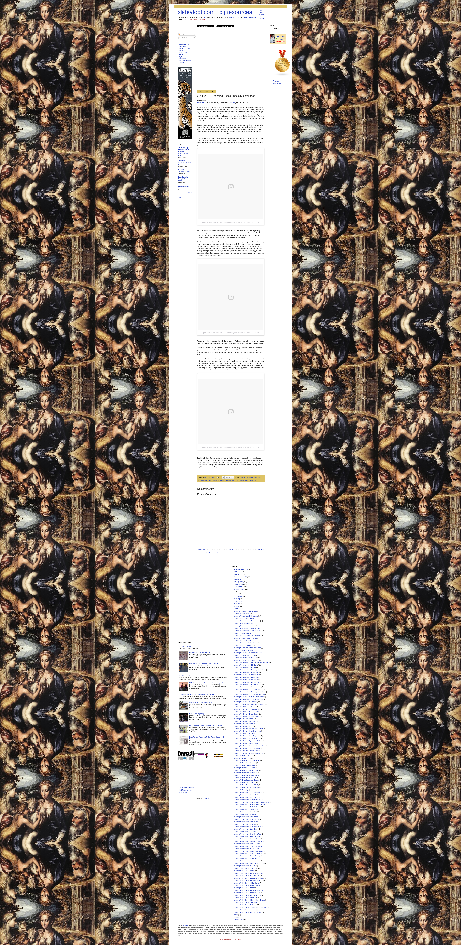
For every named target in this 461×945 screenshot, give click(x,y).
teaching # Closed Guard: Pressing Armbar (248, 684)
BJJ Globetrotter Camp (241, 569)
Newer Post (201, 549)
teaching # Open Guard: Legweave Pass (247, 827)
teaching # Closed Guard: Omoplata (246, 677)
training (244, 17)
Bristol (232, 103)
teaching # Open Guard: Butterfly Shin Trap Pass (250, 804)
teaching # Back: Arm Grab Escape (245, 611)
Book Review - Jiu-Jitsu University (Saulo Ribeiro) (205, 725)
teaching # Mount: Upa (241, 790)
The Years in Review (184, 171)
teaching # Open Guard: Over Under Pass (247, 834)
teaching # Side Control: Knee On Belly (247, 893)
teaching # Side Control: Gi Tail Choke (246, 883)
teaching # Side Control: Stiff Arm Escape (247, 902)
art (235, 591)
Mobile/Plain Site (184, 44)
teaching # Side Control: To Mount (245, 905)
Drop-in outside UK (240, 577)
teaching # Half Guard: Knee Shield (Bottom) (248, 729)
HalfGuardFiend (183, 186)
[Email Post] (218, 477)
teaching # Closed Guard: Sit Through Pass (248, 689)
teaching (236, 17)
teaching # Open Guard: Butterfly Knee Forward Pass (251, 802)
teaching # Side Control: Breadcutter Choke (248, 880)
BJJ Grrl (181, 170)
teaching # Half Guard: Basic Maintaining (247, 711)
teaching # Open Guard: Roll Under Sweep (248, 841)
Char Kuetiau (182, 188)
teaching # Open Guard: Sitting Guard (246, 849)
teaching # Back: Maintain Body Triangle (247, 635)
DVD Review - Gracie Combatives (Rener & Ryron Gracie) (208, 683)
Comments (184, 38)
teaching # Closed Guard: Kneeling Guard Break (250, 670)
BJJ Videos (182, 54)
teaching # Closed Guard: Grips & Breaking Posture (251, 662)
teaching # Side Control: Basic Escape (246, 875)
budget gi (237, 599)
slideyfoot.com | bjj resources (215, 12)
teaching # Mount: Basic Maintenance (246, 760)
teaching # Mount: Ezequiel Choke (245, 773)
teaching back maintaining (227, 480)
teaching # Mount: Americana (243, 755)
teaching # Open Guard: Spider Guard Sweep (249, 851)
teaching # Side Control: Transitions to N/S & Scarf (250, 907)
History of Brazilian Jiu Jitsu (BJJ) (200, 652)
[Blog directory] (218, 754)
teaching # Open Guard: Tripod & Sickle (247, 861)
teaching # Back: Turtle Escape (244, 650)
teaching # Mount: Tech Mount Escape (246, 787)
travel (236, 915)
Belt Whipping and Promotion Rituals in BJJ (203, 664)
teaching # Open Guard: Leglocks (245, 824)
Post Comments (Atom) (213, 553)
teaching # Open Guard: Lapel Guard (246, 817)
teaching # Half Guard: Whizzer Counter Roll (248, 753)
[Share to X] (228, 477)
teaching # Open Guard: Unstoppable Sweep (249, 863)
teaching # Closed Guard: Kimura (245, 667)
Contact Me (182, 46)
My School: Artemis (185, 60)
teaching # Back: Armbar (242, 613)
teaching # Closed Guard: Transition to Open (248, 699)
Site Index (182, 62)
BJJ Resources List (185, 790)
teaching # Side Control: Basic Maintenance (248, 878)
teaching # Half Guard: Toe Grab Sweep (247, 748)
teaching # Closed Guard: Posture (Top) (247, 682)
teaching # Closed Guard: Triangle (245, 702)
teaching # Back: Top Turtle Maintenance (247, 648)
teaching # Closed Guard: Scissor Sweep (247, 687)
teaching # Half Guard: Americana (245, 706)
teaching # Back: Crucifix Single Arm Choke (248, 631)
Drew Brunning (183, 177)
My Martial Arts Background (183, 57)
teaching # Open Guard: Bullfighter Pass (247, 800)
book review (238, 596)
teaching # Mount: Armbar (242, 758)
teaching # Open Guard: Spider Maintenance (248, 853)
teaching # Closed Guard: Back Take (246, 658)
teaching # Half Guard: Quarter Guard (246, 743)
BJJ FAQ (262, 16)
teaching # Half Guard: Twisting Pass (246, 751)
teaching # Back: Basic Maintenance (208, 480)
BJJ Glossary (183, 50)
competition (238, 601)
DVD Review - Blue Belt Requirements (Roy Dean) (197, 695)
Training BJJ (238, 586)
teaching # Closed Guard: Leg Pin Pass (247, 675)
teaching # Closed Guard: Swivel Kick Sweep (249, 697)
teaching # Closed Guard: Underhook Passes (249, 704)
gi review (237, 604)
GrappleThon (238, 579)
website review (239, 919)
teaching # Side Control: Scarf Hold (245, 898)
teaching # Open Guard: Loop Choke (246, 829)
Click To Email (280, 36)
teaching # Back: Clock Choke (244, 623)
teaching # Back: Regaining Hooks (245, 638)
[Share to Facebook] (230, 477)
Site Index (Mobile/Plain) (187, 787)
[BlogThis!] (225, 477)
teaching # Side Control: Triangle (245, 910)
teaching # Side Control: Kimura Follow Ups (248, 890)
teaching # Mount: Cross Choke (244, 765)
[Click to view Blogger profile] (272, 43)
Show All (190, 192)
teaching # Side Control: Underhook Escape (248, 912)
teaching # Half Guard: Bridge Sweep (246, 714)
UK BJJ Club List (184, 675)
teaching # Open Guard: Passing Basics (247, 839)
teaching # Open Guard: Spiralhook (245, 858)
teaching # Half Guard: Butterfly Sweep (246, 716)
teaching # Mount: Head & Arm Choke (246, 775)
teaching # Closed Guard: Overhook (246, 680)
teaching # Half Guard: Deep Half (245, 721)
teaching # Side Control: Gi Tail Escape (247, 885)
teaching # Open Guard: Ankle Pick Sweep (248, 792)
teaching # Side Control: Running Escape (247, 895)
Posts (182, 34)
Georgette (185, 925)
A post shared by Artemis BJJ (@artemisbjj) (218, 222)
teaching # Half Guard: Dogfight (244, 724)
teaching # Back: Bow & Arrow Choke (246, 618)
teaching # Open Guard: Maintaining (246, 831)
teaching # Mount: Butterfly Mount (245, 763)
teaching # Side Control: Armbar (244, 871)
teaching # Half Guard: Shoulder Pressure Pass (249, 746)
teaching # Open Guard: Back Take (245, 795)
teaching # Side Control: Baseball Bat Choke (248, 873)
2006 (230, 17)
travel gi (236, 917)
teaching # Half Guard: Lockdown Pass (247, 738)
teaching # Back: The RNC (243, 645)
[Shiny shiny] (282, 75)
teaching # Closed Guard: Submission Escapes (249, 694)
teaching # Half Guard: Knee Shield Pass (247, 731)
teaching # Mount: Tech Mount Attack (246, 785)
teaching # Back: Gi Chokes (243, 633)
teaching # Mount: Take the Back (244, 782)
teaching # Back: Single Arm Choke (245, 643)
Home (260, 10)
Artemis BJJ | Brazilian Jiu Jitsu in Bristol (184, 150)
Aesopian (181, 161)
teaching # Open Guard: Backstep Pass (247, 797)
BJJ (205, 17)
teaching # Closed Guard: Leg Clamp (246, 672)
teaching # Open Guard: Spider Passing (247, 856)
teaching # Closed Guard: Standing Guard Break (250, 692)
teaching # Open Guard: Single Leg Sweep (248, 846)
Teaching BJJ (252, 480)
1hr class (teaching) (246, 477)
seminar (237, 609)
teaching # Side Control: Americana (245, 868)
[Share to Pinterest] (232, 477)
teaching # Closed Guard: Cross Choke (247, 660)
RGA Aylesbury (239, 582)
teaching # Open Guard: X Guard (245, 866)
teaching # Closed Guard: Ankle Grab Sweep (248, 653)
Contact (261, 12)
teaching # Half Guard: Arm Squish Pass (247, 709)
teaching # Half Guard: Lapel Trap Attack (247, 736)
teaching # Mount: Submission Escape (246, 780)
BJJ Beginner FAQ (184, 48)
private (236, 606)
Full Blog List (181, 197)
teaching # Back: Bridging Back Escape (247, 621)
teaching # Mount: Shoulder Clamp (245, 778)
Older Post (260, 549)
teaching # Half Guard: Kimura (244, 726)
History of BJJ (183, 52)
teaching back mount (242, 480)
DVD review (238, 572)
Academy (261, 18)
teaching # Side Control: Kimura (244, 888)
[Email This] (223, 477)
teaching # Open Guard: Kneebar (245, 814)
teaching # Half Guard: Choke (244, 719)
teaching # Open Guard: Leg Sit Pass (246, 822)
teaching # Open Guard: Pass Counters (247, 836)
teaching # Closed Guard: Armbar (245, 655)
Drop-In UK (238, 574)
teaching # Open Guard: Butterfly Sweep (247, 807)
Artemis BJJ (253, 17)
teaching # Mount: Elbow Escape (245, 768)
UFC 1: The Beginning (196, 714)
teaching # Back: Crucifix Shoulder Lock (247, 628)
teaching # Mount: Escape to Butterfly (246, 770)
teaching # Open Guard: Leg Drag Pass (247, 819)
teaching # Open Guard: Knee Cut (245, 812)
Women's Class (239, 589)
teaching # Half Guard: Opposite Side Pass (248, 741)
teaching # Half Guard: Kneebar (244, 733)
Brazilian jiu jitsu (256, 477)
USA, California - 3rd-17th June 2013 (201, 702)
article (236, 594)
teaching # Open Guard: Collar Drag (246, 809)
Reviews (261, 14)
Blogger (207, 798)
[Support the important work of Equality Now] (280, 42)
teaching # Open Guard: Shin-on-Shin (246, 844)
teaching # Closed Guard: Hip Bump (246, 665)
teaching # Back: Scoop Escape (244, 640)
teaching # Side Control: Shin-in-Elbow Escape (249, 900)
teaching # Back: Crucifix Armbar (244, 626)
